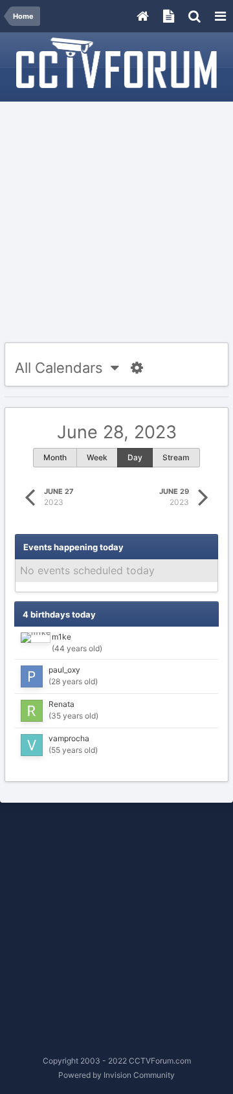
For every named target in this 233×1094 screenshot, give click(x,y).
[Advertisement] (116, 222)
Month (55, 457)
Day (135, 457)
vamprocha (69, 738)
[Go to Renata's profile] (32, 711)
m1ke (61, 637)
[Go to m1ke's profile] (35, 637)
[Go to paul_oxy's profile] (32, 676)
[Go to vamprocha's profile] (32, 745)
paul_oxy (64, 670)
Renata (61, 704)
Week (97, 457)
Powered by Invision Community (116, 1075)
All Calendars (63, 367)
